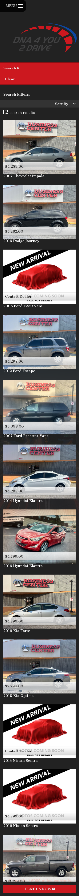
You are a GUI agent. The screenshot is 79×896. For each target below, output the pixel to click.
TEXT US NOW (38, 889)
